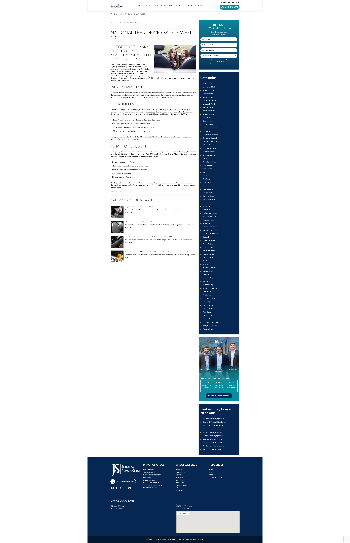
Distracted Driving (209, 155)
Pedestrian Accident (209, 240)
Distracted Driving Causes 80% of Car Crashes (149, 236)
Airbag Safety (207, 83)
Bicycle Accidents (209, 111)
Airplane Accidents (209, 87)
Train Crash (207, 312)
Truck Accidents (149, 472)
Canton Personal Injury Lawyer (213, 436)
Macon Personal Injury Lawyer (213, 432)
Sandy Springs (181, 485)
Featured (206, 176)
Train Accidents (208, 309)
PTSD (205, 261)
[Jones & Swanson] (116, 5)
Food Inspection (208, 186)
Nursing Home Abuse (210, 227)
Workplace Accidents (210, 326)
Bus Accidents (207, 118)
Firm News (206, 179)
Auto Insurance (208, 97)
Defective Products (209, 148)
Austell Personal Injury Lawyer (213, 425)
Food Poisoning (208, 189)
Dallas (178, 488)
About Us (141, 5)
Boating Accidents (209, 114)
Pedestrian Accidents (152, 482)
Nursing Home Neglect (210, 230)
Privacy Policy (182, 539)
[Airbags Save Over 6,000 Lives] (117, 227)
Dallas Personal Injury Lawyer (213, 439)
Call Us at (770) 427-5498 (125, 481)
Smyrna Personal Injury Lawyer (213, 442)
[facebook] (116, 488)
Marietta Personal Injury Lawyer (111, 14)
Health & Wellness (209, 199)
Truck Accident (208, 315)
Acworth (179, 477)
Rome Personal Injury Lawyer (212, 449)
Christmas (206, 131)
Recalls (205, 264)
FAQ (204, 172)
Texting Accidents (209, 298)
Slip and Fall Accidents (152, 485)
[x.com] (121, 488)
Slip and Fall (207, 281)
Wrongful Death (208, 329)
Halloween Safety (208, 196)
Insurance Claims (208, 203)
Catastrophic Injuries (210, 128)
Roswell (179, 490)
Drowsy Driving (208, 165)
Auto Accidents (208, 94)
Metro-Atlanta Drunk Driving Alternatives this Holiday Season (158, 251)
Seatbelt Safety (208, 278)
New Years (206, 223)
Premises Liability (209, 251)
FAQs (190, 5)
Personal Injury (208, 244)
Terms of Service (172, 539)
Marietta (179, 470)
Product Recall (208, 257)
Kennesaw (180, 475)
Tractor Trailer (208, 305)
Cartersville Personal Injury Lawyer (214, 422)
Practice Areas (154, 5)
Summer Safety (208, 291)
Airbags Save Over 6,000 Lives (140, 221)
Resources (198, 5)
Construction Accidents (211, 141)
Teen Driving (207, 295)
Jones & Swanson (162, 539)
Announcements (208, 90)
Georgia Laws (207, 193)
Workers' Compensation (211, 322)
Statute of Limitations (210, 288)
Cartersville (181, 472)
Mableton (180, 482)
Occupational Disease (210, 233)
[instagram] (112, 488)
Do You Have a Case (216, 477)
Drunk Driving (207, 169)
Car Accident (118, 191)
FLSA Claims (207, 182)
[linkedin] (125, 488)
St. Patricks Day (208, 285)
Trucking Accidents (209, 319)
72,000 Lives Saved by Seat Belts (141, 206)
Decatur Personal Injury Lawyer (213, 446)
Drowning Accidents (209, 162)
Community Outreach (210, 138)
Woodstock (180, 480)
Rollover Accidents (209, 268)
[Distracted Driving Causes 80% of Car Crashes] (117, 242)
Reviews (212, 475)
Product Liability (208, 254)
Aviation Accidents (209, 107)
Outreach (206, 237)
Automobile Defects (209, 100)
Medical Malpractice (210, 213)
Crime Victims (207, 145)
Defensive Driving (208, 152)
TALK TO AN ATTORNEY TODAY (219, 396)
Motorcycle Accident (210, 216)
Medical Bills (207, 210)
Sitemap (189, 539)
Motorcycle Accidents (152, 475)
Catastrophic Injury (151, 480)
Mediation (206, 206)
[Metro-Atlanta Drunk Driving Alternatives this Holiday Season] (117, 257)
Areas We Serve (169, 5)
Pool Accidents (208, 247)
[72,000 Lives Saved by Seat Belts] (117, 212)
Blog (115, 14)
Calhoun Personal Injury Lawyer (213, 429)
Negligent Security (209, 220)
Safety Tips (206, 274)
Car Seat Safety (208, 124)
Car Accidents (148, 470)
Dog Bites (206, 158)
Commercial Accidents (210, 135)
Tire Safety (206, 302)
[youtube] (129, 488)
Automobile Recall (209, 104)
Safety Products (208, 271)
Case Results (182, 5)
